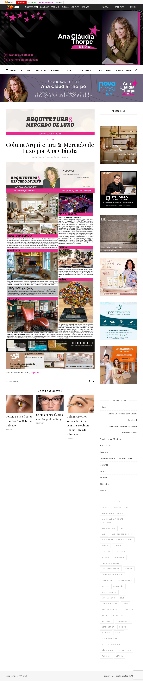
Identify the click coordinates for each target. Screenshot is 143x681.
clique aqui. (36, 372)
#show (117, 507)
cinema (117, 546)
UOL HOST (44, 7)
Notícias (41, 70)
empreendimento (111, 563)
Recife (122, 627)
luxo (125, 604)
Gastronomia (125, 580)
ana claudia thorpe (112, 513)
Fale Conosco (125, 70)
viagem (119, 656)
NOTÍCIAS (21, 2)
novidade (107, 621)
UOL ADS (85, 7)
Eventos (56, 70)
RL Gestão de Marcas (128, 676)
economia (119, 557)
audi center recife (122, 534)
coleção (106, 551)
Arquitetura (109, 528)
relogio (106, 633)
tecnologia (124, 650)
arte (123, 528)
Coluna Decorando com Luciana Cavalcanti (122, 416)
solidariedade (109, 638)
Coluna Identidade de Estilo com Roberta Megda (122, 429)
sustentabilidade (111, 644)
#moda (105, 507)
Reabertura (108, 627)
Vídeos (70, 70)
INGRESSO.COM (31, 7)
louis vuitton (109, 604)
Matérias (85, 70)
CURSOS (65, 7)
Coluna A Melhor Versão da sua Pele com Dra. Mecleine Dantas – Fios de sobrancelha (78, 425)
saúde (118, 633)
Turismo (106, 656)
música (129, 609)
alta (128, 507)
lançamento (108, 598)
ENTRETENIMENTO (46, 2)
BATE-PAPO (119, 7)
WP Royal (23, 676)
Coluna (26, 70)
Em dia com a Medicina (110, 439)
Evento (129, 569)
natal (105, 615)
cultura (120, 551)
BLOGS (59, 2)
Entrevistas (105, 445)
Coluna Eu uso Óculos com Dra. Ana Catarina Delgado (19, 421)
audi (104, 534)
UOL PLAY (75, 7)
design (105, 557)
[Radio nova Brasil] (71, 101)
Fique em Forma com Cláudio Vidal (116, 458)
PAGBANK (55, 7)
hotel (105, 586)
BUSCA (106, 7)
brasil (105, 546)
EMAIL (133, 7)
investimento (109, 592)
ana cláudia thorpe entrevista (112, 520)
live (122, 598)
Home (12, 70)
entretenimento (111, 569)
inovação (118, 586)
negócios (118, 615)
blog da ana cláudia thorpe (117, 540)
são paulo (107, 650)
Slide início (104, 484)
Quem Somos (103, 70)
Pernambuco (123, 621)
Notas (103, 471)
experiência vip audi (112, 575)
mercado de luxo (111, 609)
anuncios (13, 381)
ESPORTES (32, 2)
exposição (107, 580)
